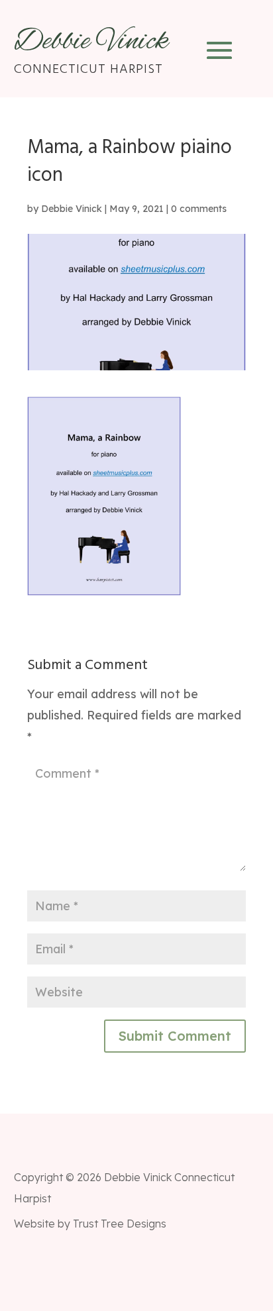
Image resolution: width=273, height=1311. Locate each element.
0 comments (199, 209)
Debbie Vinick (71, 209)
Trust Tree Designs (119, 1223)
